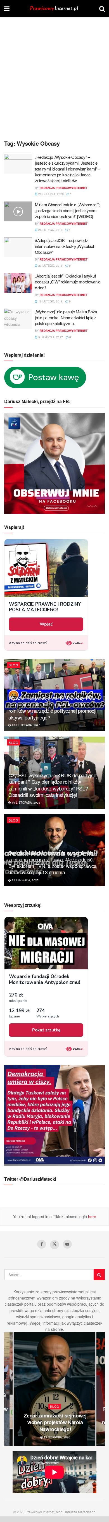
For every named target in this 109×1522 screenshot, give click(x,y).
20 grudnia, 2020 (50, 194)
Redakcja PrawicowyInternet (63, 188)
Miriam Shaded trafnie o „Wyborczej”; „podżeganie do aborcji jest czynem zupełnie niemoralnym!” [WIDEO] (67, 210)
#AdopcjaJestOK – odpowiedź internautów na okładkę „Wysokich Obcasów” (65, 246)
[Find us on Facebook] (41, 1244)
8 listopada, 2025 (25, 880)
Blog (13, 665)
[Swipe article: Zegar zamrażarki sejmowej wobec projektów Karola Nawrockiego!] (54, 1389)
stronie (57, 1329)
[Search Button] (102, 8)
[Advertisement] (54, 79)
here (91, 1216)
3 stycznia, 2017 (50, 337)
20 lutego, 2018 (50, 266)
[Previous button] (8, 1389)
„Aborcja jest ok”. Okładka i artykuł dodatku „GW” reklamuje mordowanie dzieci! (67, 281)
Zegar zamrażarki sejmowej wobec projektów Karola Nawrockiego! (55, 1422)
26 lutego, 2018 (50, 230)
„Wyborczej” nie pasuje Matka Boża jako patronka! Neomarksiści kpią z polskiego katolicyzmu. (66, 317)
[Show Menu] (7, 8)
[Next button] (100, 1389)
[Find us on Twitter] (54, 1244)
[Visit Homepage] (54, 8)
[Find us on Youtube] (67, 1244)
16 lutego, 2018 (50, 301)
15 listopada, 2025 (25, 725)
